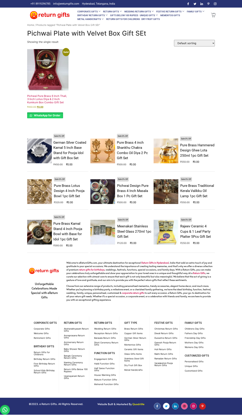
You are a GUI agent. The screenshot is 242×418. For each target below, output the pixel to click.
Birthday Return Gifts (91, 15)
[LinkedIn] (201, 3)
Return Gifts (111, 11)
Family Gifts (194, 11)
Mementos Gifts (170, 15)
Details (40, 150)
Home (30, 25)
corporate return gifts (133, 292)
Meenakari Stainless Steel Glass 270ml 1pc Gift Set (134, 231)
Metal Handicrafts (89, 19)
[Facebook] (188, 3)
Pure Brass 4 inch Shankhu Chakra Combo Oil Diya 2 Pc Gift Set (132, 150)
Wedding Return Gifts (137, 11)
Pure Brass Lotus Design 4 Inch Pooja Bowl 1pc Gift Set (69, 191)
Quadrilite (138, 404)
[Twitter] (194, 3)
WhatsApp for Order (46, 115)
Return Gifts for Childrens (123, 19)
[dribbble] (184, 406)
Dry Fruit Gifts (150, 19)
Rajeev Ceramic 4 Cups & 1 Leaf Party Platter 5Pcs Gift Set (195, 231)
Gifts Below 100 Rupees (124, 15)
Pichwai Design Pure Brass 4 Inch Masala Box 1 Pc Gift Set (132, 191)
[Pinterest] (208, 3)
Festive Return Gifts (168, 11)
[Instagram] (215, 3)
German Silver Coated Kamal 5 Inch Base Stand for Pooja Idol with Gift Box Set (69, 150)
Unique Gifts (147, 15)
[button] (5, 410)
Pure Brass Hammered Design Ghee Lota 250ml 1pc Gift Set (197, 150)
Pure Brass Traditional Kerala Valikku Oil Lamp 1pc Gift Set (197, 191)
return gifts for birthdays (92, 269)
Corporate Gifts (87, 11)
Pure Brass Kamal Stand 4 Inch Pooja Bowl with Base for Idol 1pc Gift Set (67, 231)
